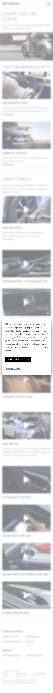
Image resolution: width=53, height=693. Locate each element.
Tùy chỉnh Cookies (13, 368)
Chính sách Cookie (37, 334)
